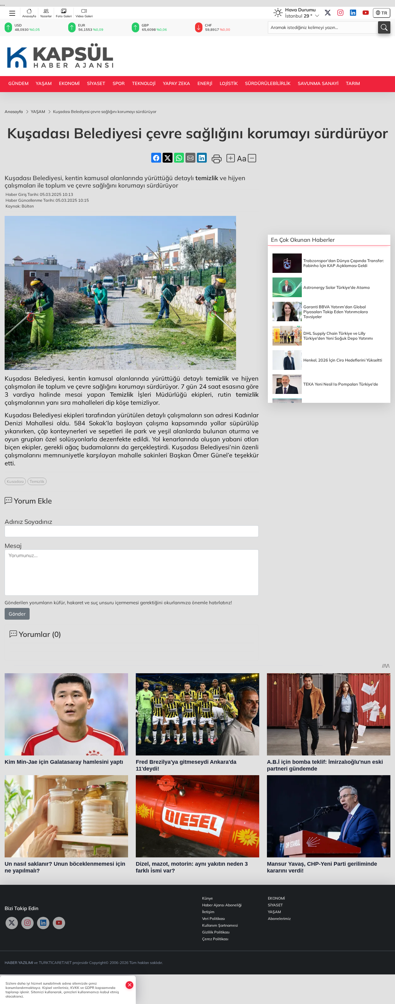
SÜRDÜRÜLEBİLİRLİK (267, 83)
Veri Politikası (213, 918)
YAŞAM (44, 83)
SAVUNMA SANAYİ (318, 83)
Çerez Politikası (215, 939)
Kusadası (15, 481)
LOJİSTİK (229, 83)
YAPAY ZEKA (176, 83)
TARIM (353, 83)
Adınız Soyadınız (28, 521)
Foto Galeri (64, 16)
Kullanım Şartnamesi (220, 925)
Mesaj (13, 545)
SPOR (119, 83)
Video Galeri (84, 16)
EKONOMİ (69, 83)
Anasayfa (29, 16)
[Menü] (12, 12)
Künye (207, 898)
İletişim (208, 911)
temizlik (206, 178)
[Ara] (384, 27)
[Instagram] (340, 13)
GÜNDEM (18, 83)
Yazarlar (46, 16)
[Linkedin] (353, 13)
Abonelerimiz (279, 918)
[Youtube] (365, 13)
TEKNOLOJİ (144, 83)
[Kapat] (129, 985)
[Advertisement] (278, 55)
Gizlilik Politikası (216, 932)
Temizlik (121, 394)
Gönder (17, 614)
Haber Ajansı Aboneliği (222, 905)
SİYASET (96, 83)
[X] (327, 13)
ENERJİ (205, 83)
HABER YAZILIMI (19, 962)
